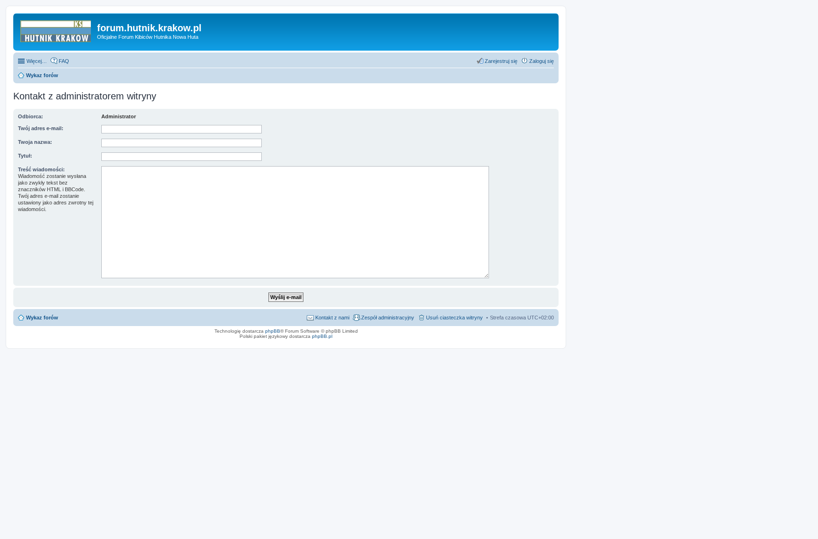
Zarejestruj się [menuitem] (501, 61)
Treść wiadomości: (41, 169)
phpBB (272, 331)
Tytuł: (25, 156)
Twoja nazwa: (35, 142)
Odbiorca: (30, 116)
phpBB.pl (322, 336)
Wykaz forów (42, 317)
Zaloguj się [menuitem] (541, 61)
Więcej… (37, 61)
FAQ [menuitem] (64, 61)
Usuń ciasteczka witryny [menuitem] (454, 317)
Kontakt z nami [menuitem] (332, 317)
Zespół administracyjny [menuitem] (387, 317)
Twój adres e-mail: (40, 128)
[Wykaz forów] (56, 31)
